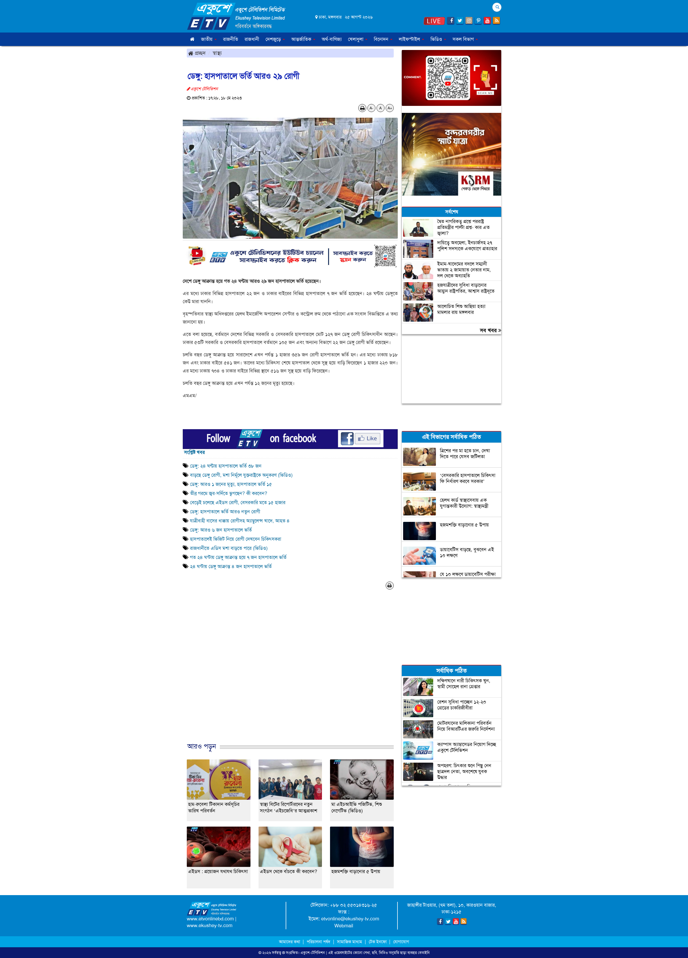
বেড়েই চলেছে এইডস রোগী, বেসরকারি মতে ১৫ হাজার (237, 502)
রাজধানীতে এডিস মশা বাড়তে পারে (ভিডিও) (229, 548)
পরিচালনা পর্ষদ (318, 942)
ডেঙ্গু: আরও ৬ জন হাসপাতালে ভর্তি (221, 530)
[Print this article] (362, 108)
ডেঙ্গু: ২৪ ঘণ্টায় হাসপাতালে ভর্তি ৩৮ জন (226, 466)
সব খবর (489, 330)
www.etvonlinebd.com (210, 919)
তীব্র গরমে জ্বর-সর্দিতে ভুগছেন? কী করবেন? (228, 493)
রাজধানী (252, 39)
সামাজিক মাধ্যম (349, 942)
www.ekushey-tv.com (209, 925)
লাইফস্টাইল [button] (410, 39)
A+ (390, 108)
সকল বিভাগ (464, 39)
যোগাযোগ (401, 942)
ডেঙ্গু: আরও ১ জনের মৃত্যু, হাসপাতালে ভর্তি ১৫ (231, 484)
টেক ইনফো (378, 942)
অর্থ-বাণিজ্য (332, 39)
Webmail (343, 926)
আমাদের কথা (290, 942)
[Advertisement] (290, 675)
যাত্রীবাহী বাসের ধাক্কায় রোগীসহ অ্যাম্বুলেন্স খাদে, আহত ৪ (240, 521)
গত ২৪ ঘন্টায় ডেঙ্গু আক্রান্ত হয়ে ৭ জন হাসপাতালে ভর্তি (238, 557)
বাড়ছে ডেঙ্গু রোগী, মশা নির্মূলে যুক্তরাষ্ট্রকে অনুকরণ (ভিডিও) (241, 475)
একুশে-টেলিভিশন (312, 952)
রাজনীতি (230, 39)
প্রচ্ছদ (199, 52)
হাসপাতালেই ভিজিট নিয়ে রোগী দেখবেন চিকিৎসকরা (235, 539)
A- (371, 108)
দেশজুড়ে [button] (274, 39)
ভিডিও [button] (437, 39)
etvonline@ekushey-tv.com (350, 919)
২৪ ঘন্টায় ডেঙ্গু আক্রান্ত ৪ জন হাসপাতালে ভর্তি (231, 566)
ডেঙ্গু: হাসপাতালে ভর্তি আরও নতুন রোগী (225, 511)
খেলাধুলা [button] (356, 39)
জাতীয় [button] (207, 39)
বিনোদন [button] (382, 39)
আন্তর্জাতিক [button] (302, 39)
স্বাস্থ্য (217, 52)
